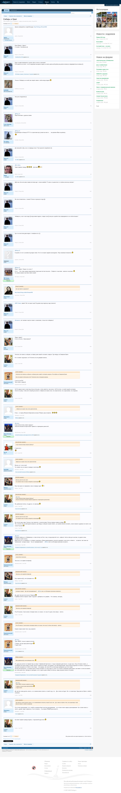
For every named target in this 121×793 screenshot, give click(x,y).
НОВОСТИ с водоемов (101, 73)
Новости (46, 773)
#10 (90, 191)
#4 (90, 88)
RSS (91, 748)
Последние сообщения (17, 12)
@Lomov (17, 423)
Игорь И (6, 56)
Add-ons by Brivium (37, 749)
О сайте (64, 763)
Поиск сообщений (7, 12)
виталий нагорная (19, 434)
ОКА (22, 57)
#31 (90, 563)
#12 (90, 225)
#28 (90, 506)
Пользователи (14, 10)
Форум (47, 2)
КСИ (5, 348)
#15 (90, 276)
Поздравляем (99, 100)
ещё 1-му (40, 547)
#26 (90, 469)
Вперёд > (16, 23)
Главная (85, 747)
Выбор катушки (100, 91)
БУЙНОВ (6, 90)
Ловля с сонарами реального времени (105, 87)
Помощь (81, 747)
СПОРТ (98, 82)
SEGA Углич (98, 43)
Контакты (64, 768)
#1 (90, 36)
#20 (90, 363)
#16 (90, 295)
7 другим (31, 74)
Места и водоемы (14, 21)
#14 (90, 259)
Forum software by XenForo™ (13, 749)
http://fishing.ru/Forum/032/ (40, 27)
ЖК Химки (17, 74)
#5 (90, 105)
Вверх (89, 747)
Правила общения (66, 765)
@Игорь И (17, 113)
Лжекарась (7, 416)
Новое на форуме (104, 57)
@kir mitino (17, 165)
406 (33, 434)
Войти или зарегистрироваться (112, 4)
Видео (34, 2)
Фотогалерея (102, 9)
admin (30, 21)
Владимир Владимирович (20, 547)
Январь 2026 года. (100, 37)
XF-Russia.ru (9, 751)
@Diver (46, 542)
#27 (90, 488)
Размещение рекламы (67, 770)
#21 (90, 384)
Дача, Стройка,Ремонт (101, 65)
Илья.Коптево (7, 434)
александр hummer (27, 434)
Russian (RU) (5, 747)
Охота (53, 2)
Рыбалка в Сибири (82, 765)
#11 (90, 208)
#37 (90, 672)
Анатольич (26, 74)
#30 (90, 544)
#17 (90, 312)
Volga (97, 39)
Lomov (5, 365)
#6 (90, 122)
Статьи (40, 2)
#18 (90, 329)
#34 (90, 614)
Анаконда (98, 47)
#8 (90, 157)
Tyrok (16, 471)
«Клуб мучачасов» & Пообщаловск (105, 60)
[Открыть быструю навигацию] (90, 16)
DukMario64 (17, 57)
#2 (90, 54)
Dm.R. (5, 452)
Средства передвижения (102, 78)
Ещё (97, 106)
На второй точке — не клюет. (103, 46)
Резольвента (79, 787)
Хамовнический (8, 382)
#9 (90, 174)
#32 (90, 580)
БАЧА (5, 175)
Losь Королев (7, 124)
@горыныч (17, 320)
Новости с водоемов (19, 2)
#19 (90, 346)
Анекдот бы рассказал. (102, 96)
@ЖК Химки (18, 303)
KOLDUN (6, 469)
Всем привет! (99, 41)
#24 (90, 432)
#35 (90, 631)
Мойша (16, 417)
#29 (90, 528)
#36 (90, 648)
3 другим (39, 674)
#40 (90, 728)
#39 (90, 711)
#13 (90, 242)
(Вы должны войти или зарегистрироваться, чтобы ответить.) (78, 736)
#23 (90, 415)
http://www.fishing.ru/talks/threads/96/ (24, 292)
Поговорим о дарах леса (102, 69)
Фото (28, 2)
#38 (90, 695)
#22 (90, 398)
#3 (90, 71)
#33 (90, 599)
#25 (90, 453)
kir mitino (6, 141)
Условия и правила (89, 749)
